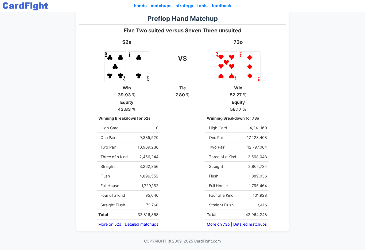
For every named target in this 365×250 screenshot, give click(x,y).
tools (202, 5)
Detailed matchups (141, 224)
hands (140, 5)
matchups (161, 5)
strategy (184, 5)
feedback (221, 5)
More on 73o (218, 224)
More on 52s (109, 224)
